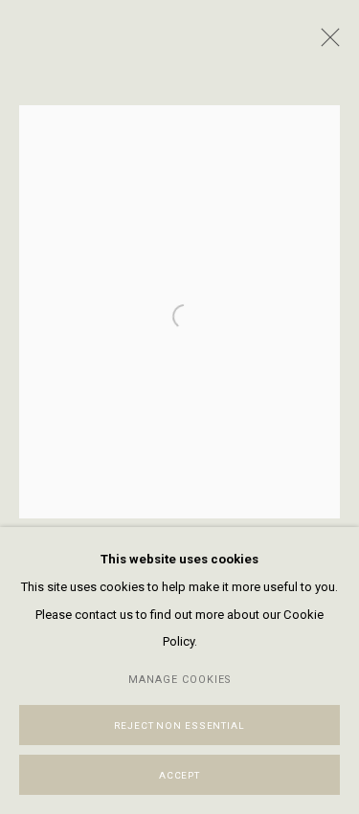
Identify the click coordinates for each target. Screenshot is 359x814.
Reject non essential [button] (179, 725)
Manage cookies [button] (179, 679)
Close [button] (325, 43)
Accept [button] (179, 775)
